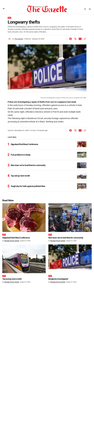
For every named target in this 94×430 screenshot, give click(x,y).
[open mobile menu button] (3, 9)
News (9, 17)
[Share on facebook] (71, 38)
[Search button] (85, 9)
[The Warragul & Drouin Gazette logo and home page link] (47, 9)
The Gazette (18, 39)
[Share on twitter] (75, 38)
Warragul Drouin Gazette (11, 241)
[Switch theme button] (90, 9)
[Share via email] (80, 38)
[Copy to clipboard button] (84, 38)
